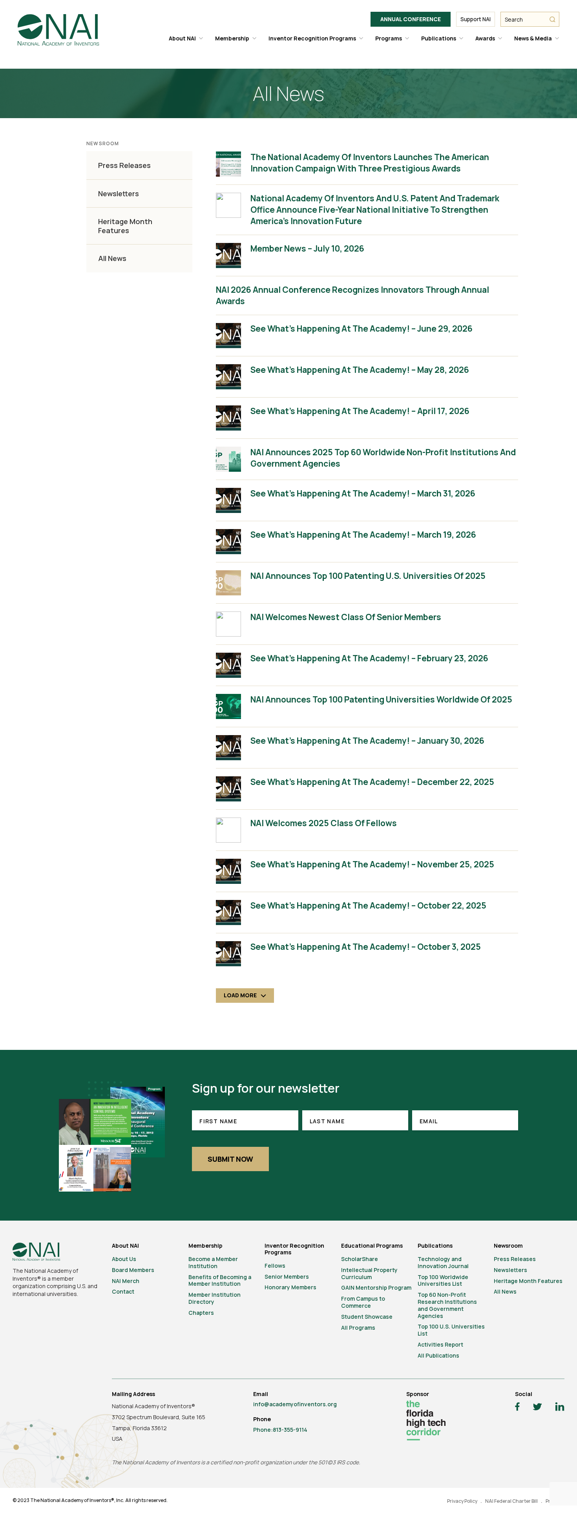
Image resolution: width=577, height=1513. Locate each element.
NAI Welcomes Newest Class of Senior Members (345, 616)
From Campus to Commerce (363, 1302)
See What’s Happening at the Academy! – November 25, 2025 (372, 864)
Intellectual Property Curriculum (369, 1273)
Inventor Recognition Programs (312, 38)
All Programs (358, 1327)
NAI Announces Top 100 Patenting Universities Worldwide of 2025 (381, 699)
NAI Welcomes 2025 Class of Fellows (323, 823)
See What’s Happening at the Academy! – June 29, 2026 (361, 328)
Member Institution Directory (214, 1298)
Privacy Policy (462, 1501)
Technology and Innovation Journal (443, 1262)
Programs (388, 38)
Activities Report (440, 1344)
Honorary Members (290, 1287)
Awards (485, 38)
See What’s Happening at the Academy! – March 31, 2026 (362, 493)
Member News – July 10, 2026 (307, 248)
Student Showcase (367, 1316)
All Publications (438, 1355)
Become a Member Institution (213, 1262)
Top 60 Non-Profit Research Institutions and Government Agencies (447, 1305)
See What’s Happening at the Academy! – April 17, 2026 (359, 410)
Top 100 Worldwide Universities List (443, 1280)
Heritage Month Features (125, 226)
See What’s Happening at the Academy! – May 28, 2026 (359, 369)
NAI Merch (125, 1281)
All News (112, 258)
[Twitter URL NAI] (537, 1408)
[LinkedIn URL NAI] (559, 1407)
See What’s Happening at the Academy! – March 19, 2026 (363, 534)
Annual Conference (410, 19)
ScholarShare (359, 1259)
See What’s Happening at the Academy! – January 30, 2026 (367, 740)
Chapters (201, 1312)
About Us (124, 1259)
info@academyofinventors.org (295, 1404)
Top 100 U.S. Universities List (451, 1330)
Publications (438, 38)
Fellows (275, 1265)
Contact (123, 1291)
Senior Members (287, 1276)
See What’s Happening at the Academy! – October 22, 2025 (368, 905)
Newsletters (118, 193)
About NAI (182, 38)
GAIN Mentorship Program (376, 1287)
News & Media (533, 38)
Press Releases (124, 165)
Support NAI (475, 19)
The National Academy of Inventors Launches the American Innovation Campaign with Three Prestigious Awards (369, 162)
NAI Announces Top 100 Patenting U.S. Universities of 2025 (368, 575)
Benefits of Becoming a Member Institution (219, 1280)
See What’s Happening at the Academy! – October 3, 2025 (365, 946)
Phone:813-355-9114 (280, 1429)
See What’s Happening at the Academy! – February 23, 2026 (369, 658)
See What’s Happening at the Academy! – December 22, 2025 (372, 781)
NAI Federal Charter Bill (511, 1501)
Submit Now (230, 1159)
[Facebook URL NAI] (517, 1407)
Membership (232, 38)
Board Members (133, 1270)
